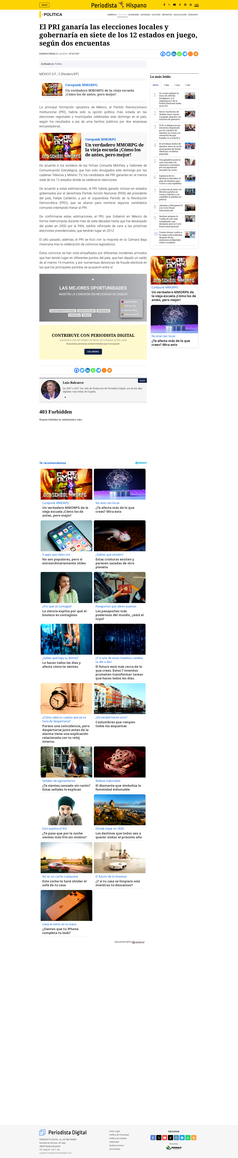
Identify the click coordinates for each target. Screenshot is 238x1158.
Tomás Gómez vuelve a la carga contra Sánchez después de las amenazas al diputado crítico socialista (170, 237)
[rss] (193, 1137)
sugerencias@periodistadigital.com (55, 1153)
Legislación (180, 14)
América (112, 14)
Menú (45, 5)
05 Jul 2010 (62, 53)
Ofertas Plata (130, 310)
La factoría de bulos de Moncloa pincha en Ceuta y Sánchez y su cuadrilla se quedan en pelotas (170, 194)
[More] (195, 53)
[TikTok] (180, 5)
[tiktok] (170, 1137)
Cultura (156, 14)
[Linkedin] (173, 53)
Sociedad (145, 14)
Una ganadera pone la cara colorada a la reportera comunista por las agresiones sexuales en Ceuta (170, 164)
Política (53, 14)
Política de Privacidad (119, 1135)
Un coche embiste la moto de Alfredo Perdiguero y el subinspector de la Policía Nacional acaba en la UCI (170, 99)
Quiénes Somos (116, 1145)
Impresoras (103, 311)
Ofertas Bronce (131, 314)
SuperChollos (130, 301)
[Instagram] (185, 5)
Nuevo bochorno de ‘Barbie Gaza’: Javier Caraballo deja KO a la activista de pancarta (170, 115)
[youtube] (164, 1137)
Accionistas (114, 1149)
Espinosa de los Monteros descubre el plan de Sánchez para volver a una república (170, 179)
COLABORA (93, 352)
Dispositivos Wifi (86, 311)
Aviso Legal (114, 1131)
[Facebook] (164, 5)
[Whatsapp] (179, 53)
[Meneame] (190, 53)
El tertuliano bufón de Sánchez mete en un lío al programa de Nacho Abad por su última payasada (170, 148)
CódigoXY (193, 14)
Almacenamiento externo (63, 311)
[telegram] (182, 1137)
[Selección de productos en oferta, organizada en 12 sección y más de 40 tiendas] (93, 280)
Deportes (167, 14)
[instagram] (176, 1137)
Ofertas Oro (130, 306)
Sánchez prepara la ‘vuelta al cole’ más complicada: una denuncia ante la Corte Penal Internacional (170, 221)
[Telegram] (184, 53)
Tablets (86, 315)
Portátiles (74, 315)
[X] (169, 5)
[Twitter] (168, 53)
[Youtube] (174, 5)
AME (196, 5)
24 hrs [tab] (156, 85)
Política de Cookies (118, 1138)
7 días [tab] (166, 85)
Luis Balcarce (73, 382)
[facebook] (153, 1137)
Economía (133, 14)
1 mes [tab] (177, 85)
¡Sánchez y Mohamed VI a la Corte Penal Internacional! (171, 208)
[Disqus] (93, 992)
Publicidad (114, 1142)
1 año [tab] (187, 85)
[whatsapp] (191, 5)
